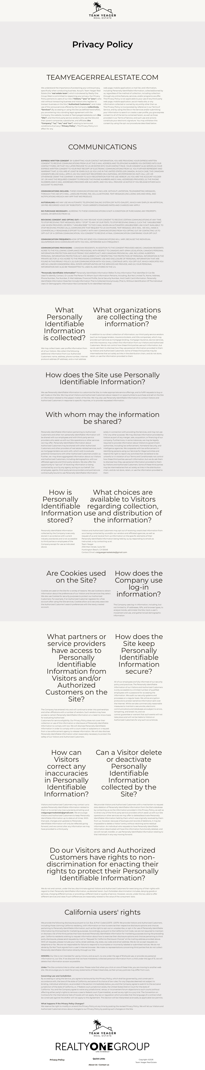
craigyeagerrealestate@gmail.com (111, 552)
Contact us (104, 1065)
